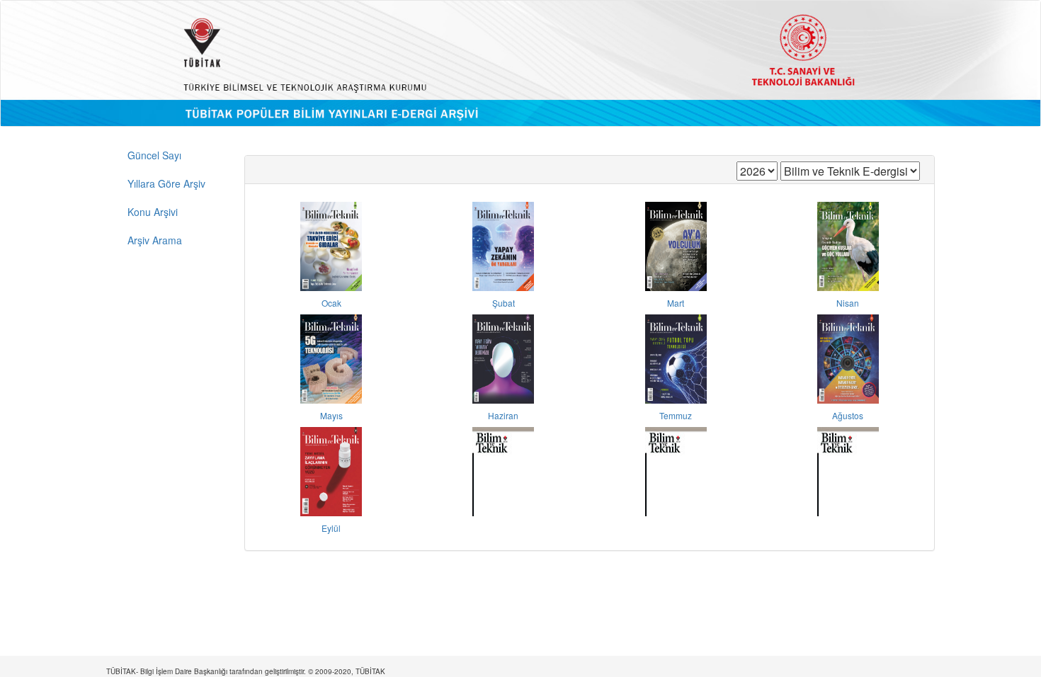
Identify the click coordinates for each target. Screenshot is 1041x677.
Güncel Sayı (154, 155)
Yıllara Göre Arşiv (166, 183)
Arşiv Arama (154, 240)
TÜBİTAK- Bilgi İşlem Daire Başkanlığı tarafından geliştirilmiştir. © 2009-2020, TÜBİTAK (245, 671)
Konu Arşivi (152, 212)
